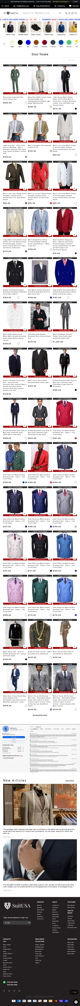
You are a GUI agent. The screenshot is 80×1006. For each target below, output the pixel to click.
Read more (7, 837)
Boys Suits (38, 951)
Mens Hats (71, 942)
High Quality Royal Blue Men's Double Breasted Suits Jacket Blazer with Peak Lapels (64, 292)
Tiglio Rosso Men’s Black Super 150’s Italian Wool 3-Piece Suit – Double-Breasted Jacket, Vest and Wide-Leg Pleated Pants (64, 101)
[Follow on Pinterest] (14, 991)
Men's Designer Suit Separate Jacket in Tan (39, 146)
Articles (54, 930)
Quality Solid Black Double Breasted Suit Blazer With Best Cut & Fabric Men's (15, 292)
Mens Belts (71, 944)
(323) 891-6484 (12, 985)
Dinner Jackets (39, 944)
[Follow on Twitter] (9, 991)
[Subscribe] (29, 923)
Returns (39, 905)
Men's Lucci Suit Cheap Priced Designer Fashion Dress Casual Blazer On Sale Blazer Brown (15, 196)
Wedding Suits (39, 947)
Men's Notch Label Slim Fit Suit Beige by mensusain (63, 652)
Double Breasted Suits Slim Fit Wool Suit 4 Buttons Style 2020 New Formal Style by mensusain (65, 383)
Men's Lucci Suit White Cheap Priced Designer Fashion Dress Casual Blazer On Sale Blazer (64, 148)
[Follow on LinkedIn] (19, 991)
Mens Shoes (71, 907)
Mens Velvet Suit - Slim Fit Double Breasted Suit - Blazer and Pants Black (14, 653)
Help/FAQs (55, 932)
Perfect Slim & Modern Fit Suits (7, 969)
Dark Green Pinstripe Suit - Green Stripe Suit (13, 98)
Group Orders (56, 928)
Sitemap (39, 907)
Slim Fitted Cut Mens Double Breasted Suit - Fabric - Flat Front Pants (64, 432)
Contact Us (55, 905)
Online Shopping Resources (40, 917)
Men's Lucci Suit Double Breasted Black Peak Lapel (38, 381)
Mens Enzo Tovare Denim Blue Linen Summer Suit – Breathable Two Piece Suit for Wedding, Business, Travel (14, 699)
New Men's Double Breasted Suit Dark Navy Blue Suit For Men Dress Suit (39, 292)
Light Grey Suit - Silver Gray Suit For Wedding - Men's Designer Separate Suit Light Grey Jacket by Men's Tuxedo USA (14, 149)
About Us (55, 912)
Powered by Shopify (47, 996)
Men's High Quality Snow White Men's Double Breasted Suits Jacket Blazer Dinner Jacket (14, 337)
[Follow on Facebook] (4, 991)
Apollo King (71, 921)
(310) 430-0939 (12, 982)
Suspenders (71, 949)
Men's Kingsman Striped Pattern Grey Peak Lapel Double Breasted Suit (62, 336)
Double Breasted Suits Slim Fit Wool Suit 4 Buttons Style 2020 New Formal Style (15, 432)
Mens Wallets (72, 951)
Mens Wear (71, 953)
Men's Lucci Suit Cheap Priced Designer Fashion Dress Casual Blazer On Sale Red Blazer (40, 196)
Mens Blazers (39, 949)
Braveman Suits (72, 927)
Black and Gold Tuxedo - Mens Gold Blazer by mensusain (40, 652)
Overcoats (38, 953)
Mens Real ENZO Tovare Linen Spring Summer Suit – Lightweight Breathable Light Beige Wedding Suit (39, 100)
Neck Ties (71, 947)
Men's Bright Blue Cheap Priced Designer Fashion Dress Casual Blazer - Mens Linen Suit (39, 242)
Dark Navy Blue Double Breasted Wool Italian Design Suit (39, 336)
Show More (69, 780)
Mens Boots (71, 905)
